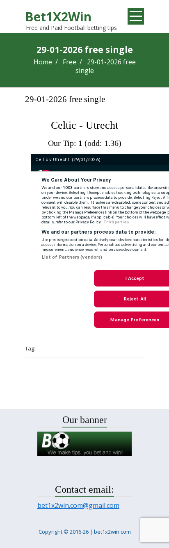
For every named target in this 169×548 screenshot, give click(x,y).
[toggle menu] (136, 16)
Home (43, 62)
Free (69, 62)
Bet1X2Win (58, 16)
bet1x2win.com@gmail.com (78, 505)
